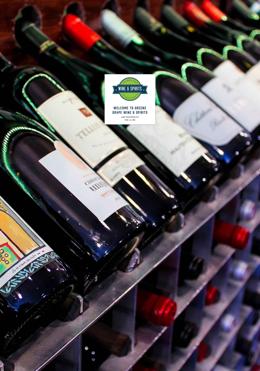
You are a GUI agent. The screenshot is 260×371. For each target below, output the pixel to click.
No (133, 120)
